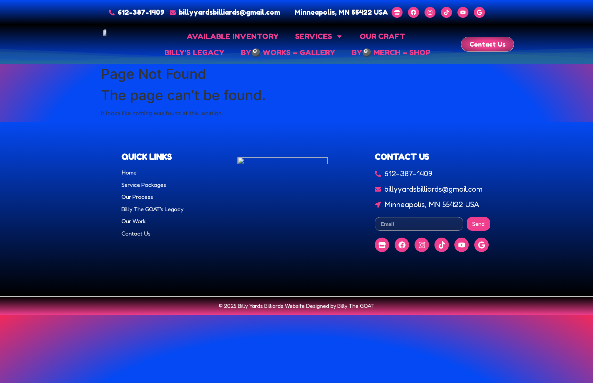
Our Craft (382, 36)
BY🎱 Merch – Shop (391, 52)
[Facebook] (413, 12)
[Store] (397, 12)
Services (313, 36)
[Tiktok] (446, 12)
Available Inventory (233, 36)
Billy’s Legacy (194, 52)
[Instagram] (430, 12)
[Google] (479, 12)
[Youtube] (462, 12)
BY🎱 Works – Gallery (288, 52)
